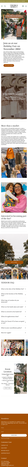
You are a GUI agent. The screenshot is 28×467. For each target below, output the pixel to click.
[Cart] (26, 6)
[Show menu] (2, 6)
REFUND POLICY (5, 450)
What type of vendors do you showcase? (10, 301)
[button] (5, 6)
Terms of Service (4, 438)
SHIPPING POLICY (5, 453)
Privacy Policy (22, 437)
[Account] (23, 6)
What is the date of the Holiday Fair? (12, 289)
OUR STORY (4, 448)
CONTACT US (4, 445)
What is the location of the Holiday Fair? (12, 294)
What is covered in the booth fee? (11, 311)
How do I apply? (6, 332)
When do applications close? (10, 316)
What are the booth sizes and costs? (12, 307)
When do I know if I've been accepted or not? (12, 322)
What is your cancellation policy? (11, 328)
